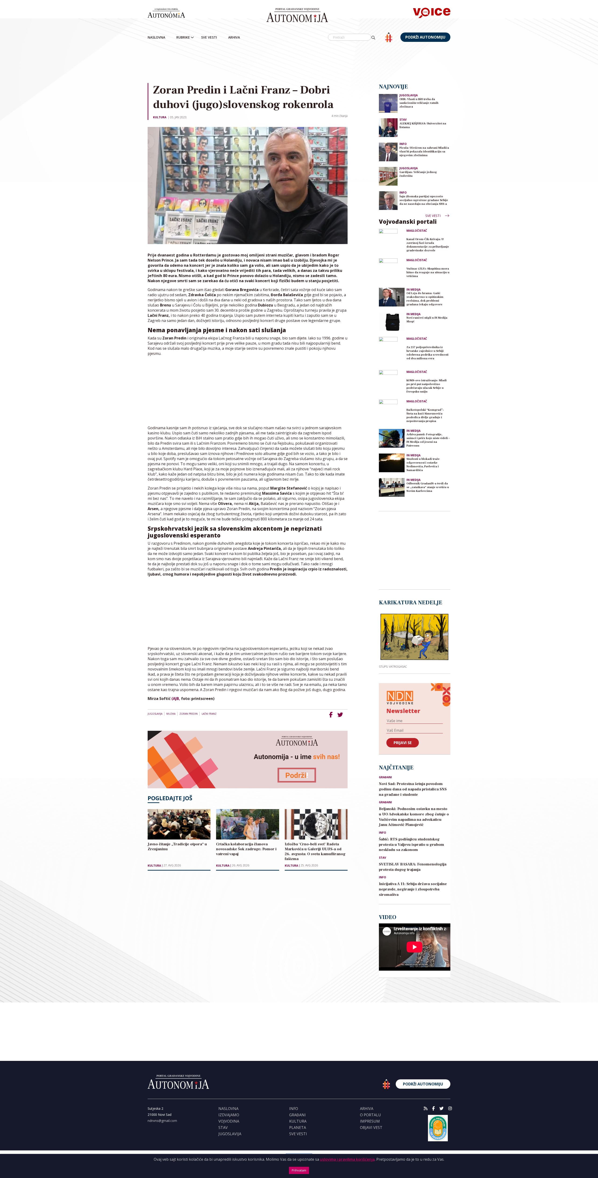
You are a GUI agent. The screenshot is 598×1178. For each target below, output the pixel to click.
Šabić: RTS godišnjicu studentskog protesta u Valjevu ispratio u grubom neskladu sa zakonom (411, 844)
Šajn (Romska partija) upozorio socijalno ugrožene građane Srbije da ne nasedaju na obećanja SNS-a (423, 200)
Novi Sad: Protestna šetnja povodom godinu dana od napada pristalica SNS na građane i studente (413, 789)
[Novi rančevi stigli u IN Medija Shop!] (392, 321)
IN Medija (413, 290)
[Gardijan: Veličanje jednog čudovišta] (388, 176)
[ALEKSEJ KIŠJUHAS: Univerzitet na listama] (388, 127)
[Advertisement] (299, 62)
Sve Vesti (209, 37)
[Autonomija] (297, 15)
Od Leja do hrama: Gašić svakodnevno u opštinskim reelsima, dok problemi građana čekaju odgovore (424, 299)
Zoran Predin (188, 713)
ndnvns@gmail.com (162, 1120)
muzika (170, 713)
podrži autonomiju (425, 37)
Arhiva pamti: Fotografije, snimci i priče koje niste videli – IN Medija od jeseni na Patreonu (428, 440)
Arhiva (234, 37)
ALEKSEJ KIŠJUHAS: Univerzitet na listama (422, 125)
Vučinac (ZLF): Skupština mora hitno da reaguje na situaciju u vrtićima (427, 272)
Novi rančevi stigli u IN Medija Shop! (426, 319)
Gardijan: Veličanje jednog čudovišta (418, 174)
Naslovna (156, 37)
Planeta (297, 1127)
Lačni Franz (209, 713)
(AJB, (176, 698)
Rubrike (183, 37)
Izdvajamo (228, 1114)
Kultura (159, 117)
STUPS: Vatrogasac (393, 666)
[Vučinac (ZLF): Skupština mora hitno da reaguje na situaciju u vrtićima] (392, 271)
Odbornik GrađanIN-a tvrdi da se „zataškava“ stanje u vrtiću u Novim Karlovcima (427, 487)
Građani (385, 777)
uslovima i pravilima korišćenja (347, 1159)
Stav (403, 120)
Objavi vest (371, 1127)
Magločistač (416, 231)
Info (403, 144)
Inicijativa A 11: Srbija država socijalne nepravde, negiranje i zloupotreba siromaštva (413, 889)
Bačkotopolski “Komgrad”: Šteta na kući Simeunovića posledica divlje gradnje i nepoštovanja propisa (425, 415)
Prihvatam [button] (299, 1170)
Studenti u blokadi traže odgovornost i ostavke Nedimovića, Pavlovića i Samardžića (423, 464)
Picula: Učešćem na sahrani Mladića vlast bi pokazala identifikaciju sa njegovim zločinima (424, 151)
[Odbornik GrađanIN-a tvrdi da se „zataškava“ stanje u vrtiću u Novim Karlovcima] (392, 487)
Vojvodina (228, 1121)
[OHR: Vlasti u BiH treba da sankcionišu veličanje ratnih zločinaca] (388, 103)
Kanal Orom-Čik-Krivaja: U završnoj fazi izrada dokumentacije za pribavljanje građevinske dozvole (427, 245)
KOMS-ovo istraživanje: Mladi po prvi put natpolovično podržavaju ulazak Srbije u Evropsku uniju (426, 386)
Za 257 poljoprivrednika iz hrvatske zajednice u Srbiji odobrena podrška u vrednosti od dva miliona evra (427, 353)
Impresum (370, 1121)
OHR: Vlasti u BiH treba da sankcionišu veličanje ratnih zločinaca (418, 102)
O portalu (370, 1114)
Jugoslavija (155, 713)
